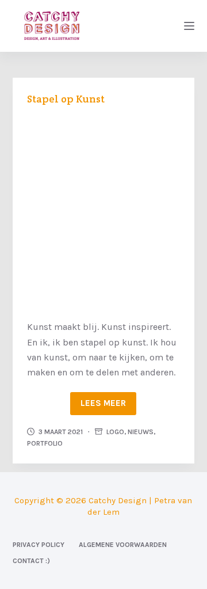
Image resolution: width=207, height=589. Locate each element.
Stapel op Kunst (66, 98)
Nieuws (141, 432)
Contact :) (31, 561)
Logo (115, 432)
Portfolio (45, 443)
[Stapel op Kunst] (104, 211)
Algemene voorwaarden (123, 545)
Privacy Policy (38, 545)
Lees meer (103, 403)
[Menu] (189, 26)
